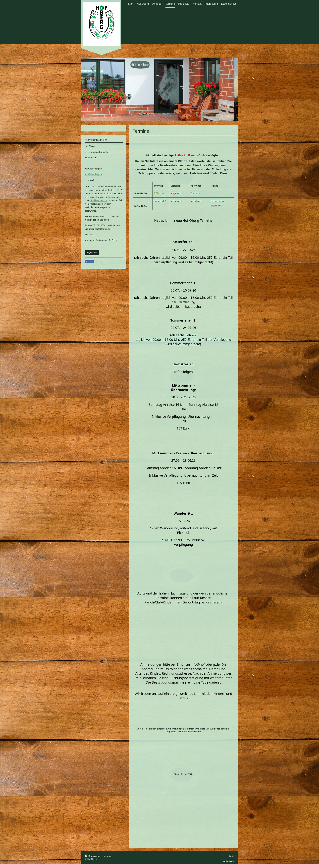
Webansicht (228, 861)
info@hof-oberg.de (93, 174)
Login (231, 856)
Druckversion (95, 856)
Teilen (91, 262)
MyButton (92, 252)
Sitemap (107, 856)
